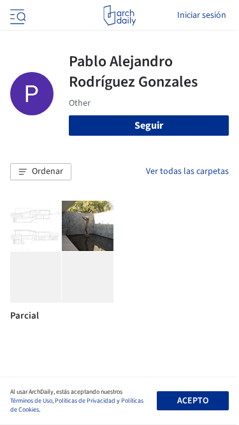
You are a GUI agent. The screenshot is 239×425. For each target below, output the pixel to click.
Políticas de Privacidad (85, 400)
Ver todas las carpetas (187, 171)
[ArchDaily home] (119, 15)
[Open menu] (16, 15)
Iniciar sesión (201, 15)
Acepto (192, 400)
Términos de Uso (31, 400)
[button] (40, 172)
